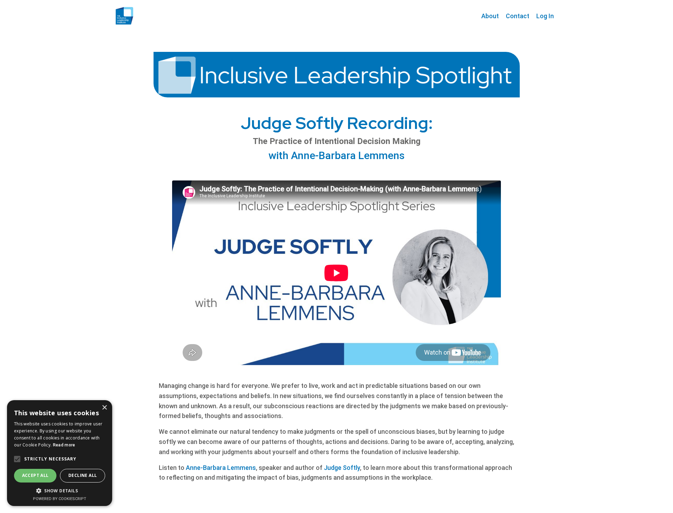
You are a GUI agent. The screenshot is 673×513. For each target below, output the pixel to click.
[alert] (59, 453)
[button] (59, 490)
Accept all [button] (35, 475)
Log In (545, 16)
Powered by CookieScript (59, 499)
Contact (517, 16)
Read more (64, 445)
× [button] (104, 407)
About (490, 16)
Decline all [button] (82, 475)
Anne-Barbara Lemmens (221, 467)
